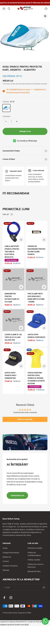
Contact (6, 561)
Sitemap (6, 570)
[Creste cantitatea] (16, 121)
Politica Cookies (34, 560)
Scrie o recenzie (25, 419)
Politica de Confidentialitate (34, 554)
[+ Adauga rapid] (21, 239)
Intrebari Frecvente (10, 566)
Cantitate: (6, 116)
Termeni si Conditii (35, 548)
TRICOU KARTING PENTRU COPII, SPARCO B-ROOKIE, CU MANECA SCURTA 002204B (36, 378)
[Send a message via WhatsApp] (45, 621)
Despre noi (7, 557)
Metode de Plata (34, 571)
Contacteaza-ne (17, 495)
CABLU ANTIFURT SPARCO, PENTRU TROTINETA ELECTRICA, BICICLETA (12, 251)
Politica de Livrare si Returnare (35, 565)
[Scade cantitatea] (6, 121)
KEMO (29, 613)
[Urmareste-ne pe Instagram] (11, 597)
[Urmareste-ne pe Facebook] (4, 597)
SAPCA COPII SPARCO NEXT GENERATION (11, 375)
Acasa (5, 548)
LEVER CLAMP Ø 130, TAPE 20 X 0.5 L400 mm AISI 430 (13, 337)
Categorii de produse (11, 553)
